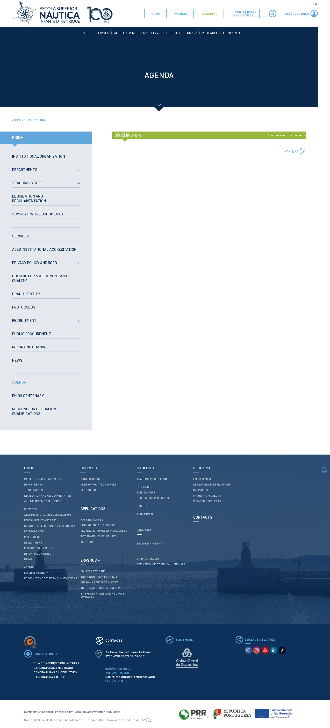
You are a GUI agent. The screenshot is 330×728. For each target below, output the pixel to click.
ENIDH (85, 33)
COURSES (101, 33)
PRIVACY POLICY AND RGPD (34, 262)
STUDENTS (171, 33)
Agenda (39, 120)
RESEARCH (210, 33)
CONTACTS (231, 33)
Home (17, 120)
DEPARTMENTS (24, 169)
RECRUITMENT (24, 320)
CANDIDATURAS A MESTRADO (53, 667)
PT (310, 4)
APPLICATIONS (125, 33)
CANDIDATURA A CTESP (49, 676)
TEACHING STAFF (27, 182)
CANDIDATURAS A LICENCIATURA (56, 672)
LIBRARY (191, 33)
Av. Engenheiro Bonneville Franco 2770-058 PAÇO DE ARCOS (129, 654)
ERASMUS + (149, 33)
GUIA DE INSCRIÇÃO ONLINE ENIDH (56, 663)
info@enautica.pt (118, 668)
